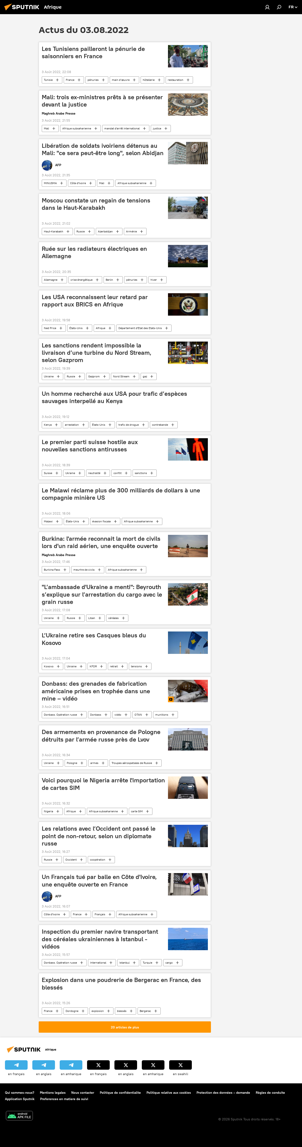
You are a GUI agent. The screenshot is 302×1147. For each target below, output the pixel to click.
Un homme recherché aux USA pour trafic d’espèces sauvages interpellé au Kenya (114, 397)
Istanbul (124, 962)
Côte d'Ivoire (78, 183)
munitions (161, 714)
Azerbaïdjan (105, 231)
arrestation (72, 424)
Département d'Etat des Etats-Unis (140, 328)
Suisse (48, 473)
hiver (154, 279)
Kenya (48, 424)
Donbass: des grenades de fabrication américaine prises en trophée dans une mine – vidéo (96, 691)
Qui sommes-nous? (19, 1092)
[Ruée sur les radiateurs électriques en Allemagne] (188, 256)
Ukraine (49, 376)
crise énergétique (81, 279)
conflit (117, 473)
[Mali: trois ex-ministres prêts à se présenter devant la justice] (188, 104)
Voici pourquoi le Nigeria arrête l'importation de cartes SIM (103, 783)
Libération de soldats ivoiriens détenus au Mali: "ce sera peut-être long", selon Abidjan (103, 149)
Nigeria (48, 811)
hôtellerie (149, 80)
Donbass (95, 714)
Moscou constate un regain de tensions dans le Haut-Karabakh (96, 204)
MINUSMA (50, 183)
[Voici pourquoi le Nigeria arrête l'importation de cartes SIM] (188, 787)
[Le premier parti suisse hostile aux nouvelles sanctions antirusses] (188, 449)
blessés (121, 1011)
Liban (91, 618)
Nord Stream (121, 376)
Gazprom (94, 376)
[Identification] (267, 7)
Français (100, 914)
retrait (114, 666)
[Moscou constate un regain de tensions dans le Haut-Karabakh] (188, 208)
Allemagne (50, 279)
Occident (71, 859)
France (70, 80)
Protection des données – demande (223, 1092)
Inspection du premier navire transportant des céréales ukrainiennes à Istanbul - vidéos (100, 939)
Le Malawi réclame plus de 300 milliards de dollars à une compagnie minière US (121, 494)
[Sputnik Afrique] (23, 11)
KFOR (93, 666)
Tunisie (48, 80)
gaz (145, 376)
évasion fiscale (101, 521)
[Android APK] (19, 1116)
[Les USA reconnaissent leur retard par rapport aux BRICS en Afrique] (188, 304)
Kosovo (49, 666)
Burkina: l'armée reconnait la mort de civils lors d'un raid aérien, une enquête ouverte (101, 542)
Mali (46, 128)
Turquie (147, 962)
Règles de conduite (270, 1092)
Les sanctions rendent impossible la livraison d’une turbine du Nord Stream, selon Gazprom (96, 353)
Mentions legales (53, 1092)
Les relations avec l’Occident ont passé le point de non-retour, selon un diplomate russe (98, 836)
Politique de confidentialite (120, 1092)
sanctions (141, 473)
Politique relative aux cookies (169, 1092)
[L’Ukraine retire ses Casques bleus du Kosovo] (188, 642)
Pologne (72, 763)
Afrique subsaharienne (76, 128)
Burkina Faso (52, 569)
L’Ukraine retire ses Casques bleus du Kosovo (94, 638)
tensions (136, 666)
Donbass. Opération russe (60, 714)
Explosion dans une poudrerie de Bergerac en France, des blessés (121, 983)
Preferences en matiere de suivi (64, 1099)
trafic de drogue (128, 424)
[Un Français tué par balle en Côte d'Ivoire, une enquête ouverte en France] (188, 884)
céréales (113, 618)
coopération (97, 859)
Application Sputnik (19, 1099)
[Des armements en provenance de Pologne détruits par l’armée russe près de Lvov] (188, 739)
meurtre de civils (84, 569)
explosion (98, 1011)
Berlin (109, 279)
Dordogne (72, 1011)
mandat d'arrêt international (122, 128)
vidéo (117, 714)
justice (157, 128)
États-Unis (76, 328)
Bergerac (145, 1011)
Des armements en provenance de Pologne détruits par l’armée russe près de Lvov (101, 735)
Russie (80, 231)
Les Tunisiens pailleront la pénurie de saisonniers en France (93, 52)
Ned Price (50, 328)
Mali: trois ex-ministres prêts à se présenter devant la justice (102, 100)
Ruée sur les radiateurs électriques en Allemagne (94, 252)
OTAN (138, 714)
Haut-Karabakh (53, 231)
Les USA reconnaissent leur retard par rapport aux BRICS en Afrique (95, 300)
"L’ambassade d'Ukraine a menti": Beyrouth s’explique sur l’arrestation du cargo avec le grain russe (102, 594)
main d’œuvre (121, 80)
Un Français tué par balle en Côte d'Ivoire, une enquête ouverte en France (99, 880)
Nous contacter (82, 1092)
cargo (169, 962)
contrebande (160, 424)
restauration (175, 80)
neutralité (94, 473)
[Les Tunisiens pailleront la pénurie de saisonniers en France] (188, 56)
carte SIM (137, 811)
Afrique (100, 328)
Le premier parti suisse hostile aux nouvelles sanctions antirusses (90, 445)
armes (94, 763)
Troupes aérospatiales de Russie (132, 763)
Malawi (48, 521)
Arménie (131, 231)
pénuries (93, 80)
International (98, 962)
